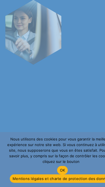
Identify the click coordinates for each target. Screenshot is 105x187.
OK (62, 170)
